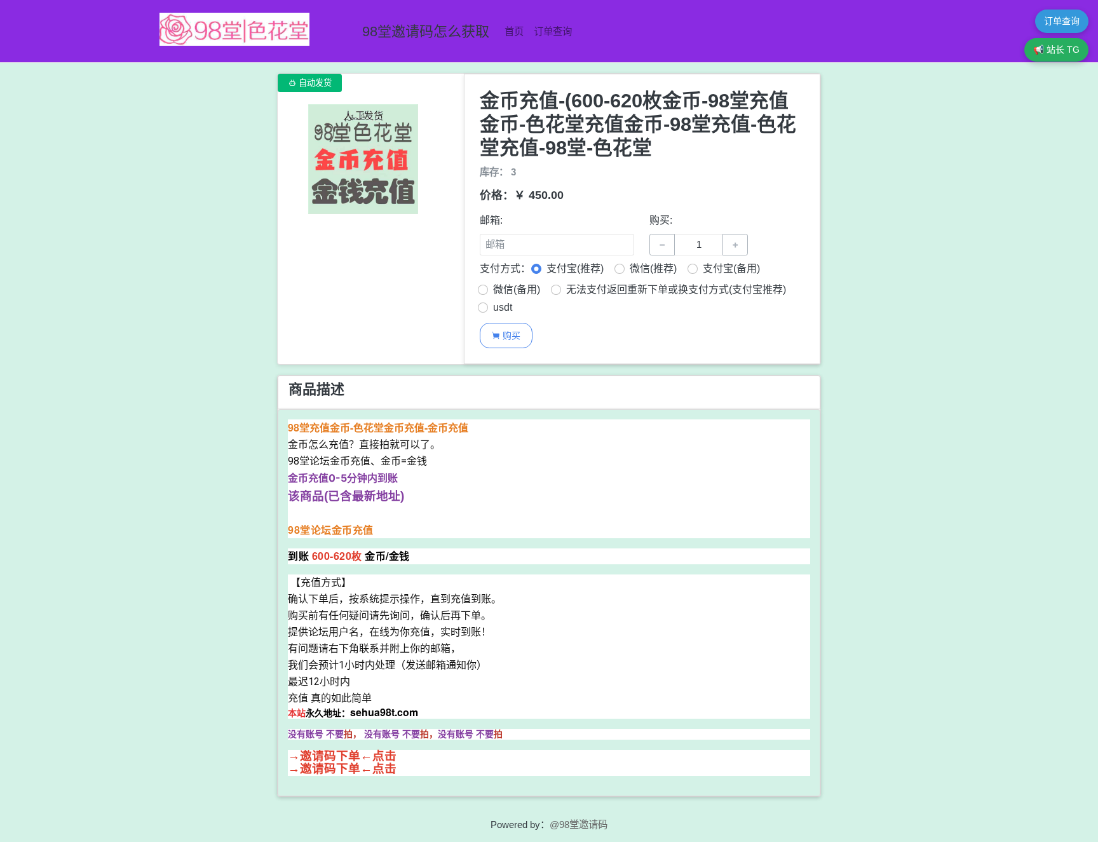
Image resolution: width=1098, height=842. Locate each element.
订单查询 (553, 31)
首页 (514, 31)
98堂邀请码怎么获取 (425, 31)
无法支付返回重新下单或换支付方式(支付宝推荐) (676, 289)
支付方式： (505, 268)
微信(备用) (516, 289)
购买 (505, 335)
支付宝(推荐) (575, 268)
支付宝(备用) (731, 268)
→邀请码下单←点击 (342, 756)
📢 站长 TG (1056, 49)
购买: (660, 220)
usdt (502, 307)
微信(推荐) (653, 268)
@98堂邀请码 (578, 824)
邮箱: (491, 220)
